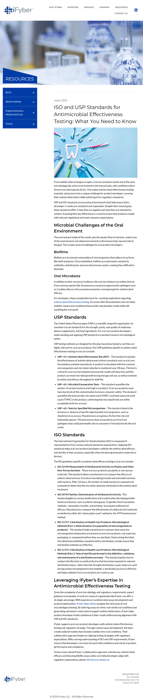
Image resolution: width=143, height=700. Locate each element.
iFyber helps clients (86, 603)
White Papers (13, 101)
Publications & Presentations (14, 113)
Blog (8, 92)
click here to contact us (97, 659)
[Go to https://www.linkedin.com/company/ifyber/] (136, 10)
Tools (9, 123)
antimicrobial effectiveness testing (71, 301)
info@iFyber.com (130, 674)
